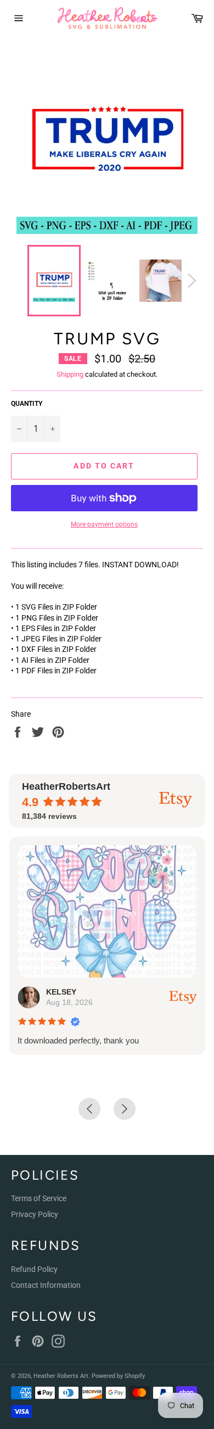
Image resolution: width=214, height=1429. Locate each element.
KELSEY (61, 991)
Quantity (26, 404)
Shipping (70, 374)
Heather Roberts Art (60, 1376)
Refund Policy (34, 1269)
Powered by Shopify (118, 1376)
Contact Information (46, 1285)
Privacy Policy (34, 1214)
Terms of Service (38, 1198)
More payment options (104, 524)
